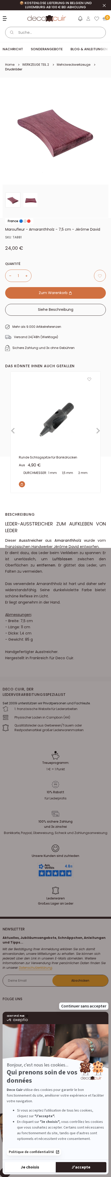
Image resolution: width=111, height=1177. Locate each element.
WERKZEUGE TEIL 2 (35, 64)
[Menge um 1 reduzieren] (8, 276)
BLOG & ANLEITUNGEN (89, 49)
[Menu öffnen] (6, 18)
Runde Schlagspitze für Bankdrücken (48, 457)
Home (9, 64)
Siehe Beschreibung (55, 309)
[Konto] (88, 18)
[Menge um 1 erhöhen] (28, 276)
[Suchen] (11, 32)
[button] (80, 19)
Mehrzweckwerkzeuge (73, 64)
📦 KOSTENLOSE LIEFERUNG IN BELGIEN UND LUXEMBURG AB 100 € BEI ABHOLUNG (56, 5)
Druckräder (13, 69)
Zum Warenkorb (54, 292)
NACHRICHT (13, 49)
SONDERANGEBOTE (47, 49)
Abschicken (80, 980)
